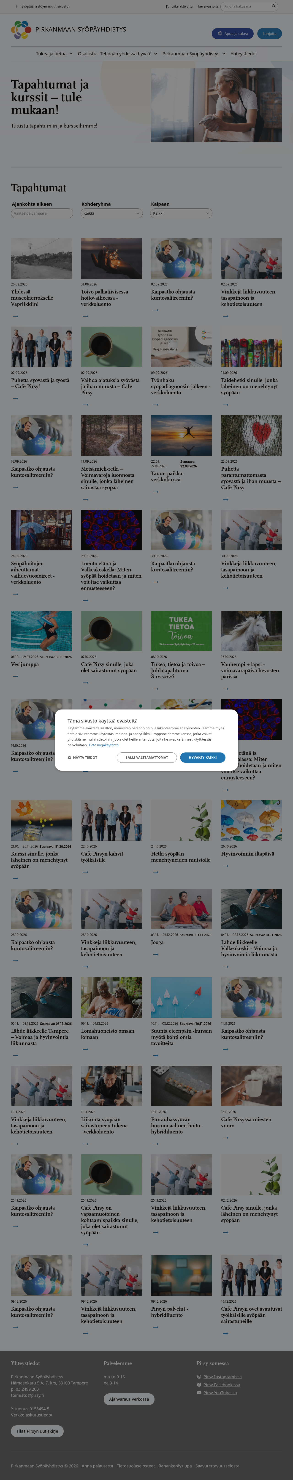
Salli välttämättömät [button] (147, 757)
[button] (82, 757)
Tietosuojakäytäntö (104, 745)
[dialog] (146, 740)
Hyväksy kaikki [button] (203, 757)
